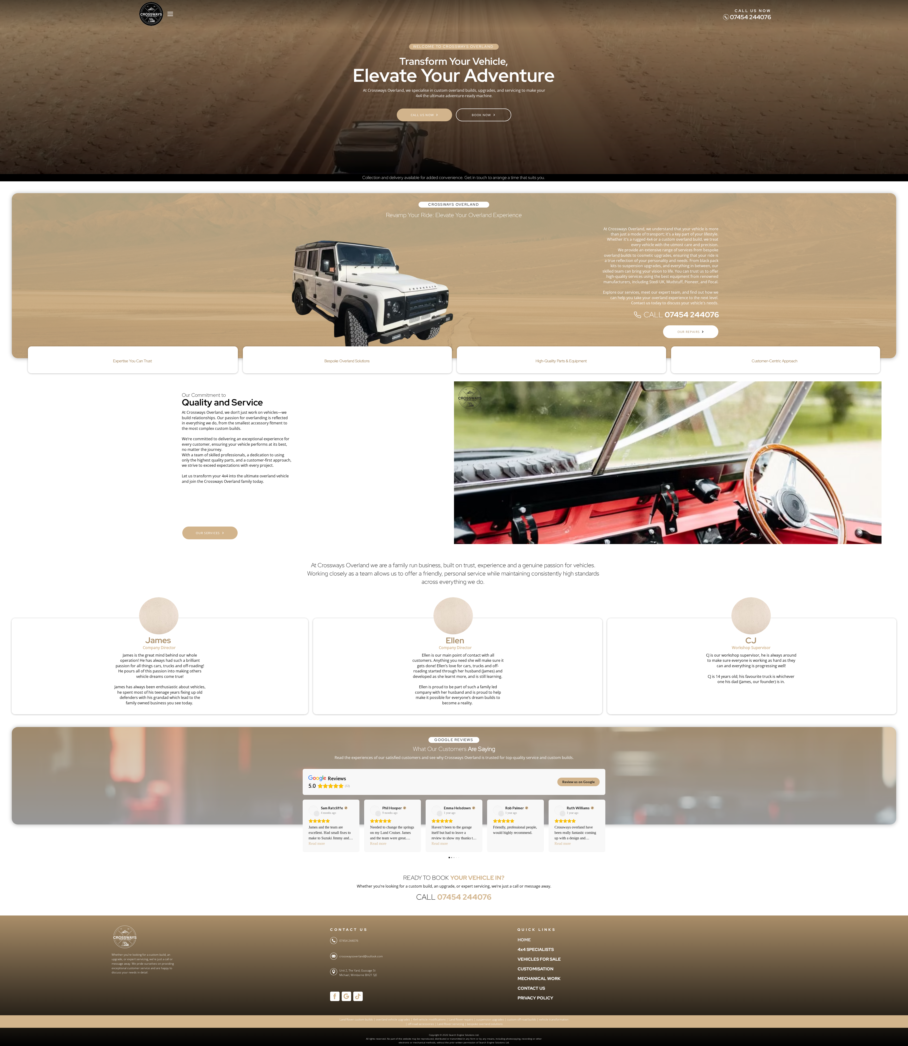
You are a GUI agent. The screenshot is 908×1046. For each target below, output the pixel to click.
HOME (524, 939)
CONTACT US (529, 988)
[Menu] (170, 14)
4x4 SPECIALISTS (529, 949)
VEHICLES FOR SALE (529, 959)
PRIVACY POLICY (529, 998)
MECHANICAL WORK (529, 978)
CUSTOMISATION (529, 969)
